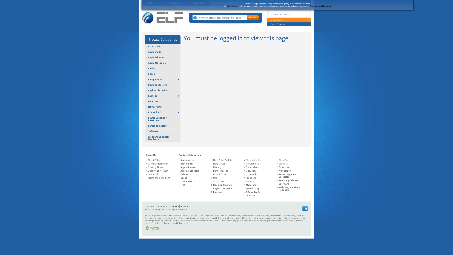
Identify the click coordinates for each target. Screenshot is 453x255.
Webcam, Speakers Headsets (159, 138)
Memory (217, 167)
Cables (152, 68)
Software (153, 131)
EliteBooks (251, 171)
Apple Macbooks (157, 62)
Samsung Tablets (158, 125)
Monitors (153, 101)
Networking (155, 106)
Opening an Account (158, 171)
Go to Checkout (278, 24)
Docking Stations (157, 84)
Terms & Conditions (155, 206)
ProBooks (251, 178)
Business (283, 164)
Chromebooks (253, 160)
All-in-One (284, 160)
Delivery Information (158, 164)
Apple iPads (154, 51)
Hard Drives (219, 164)
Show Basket (277, 20)
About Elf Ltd (154, 160)
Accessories (155, 46)
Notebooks (251, 174)
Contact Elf (153, 174)
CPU (182, 185)
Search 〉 (253, 17)
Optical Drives (220, 174)
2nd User (250, 195)
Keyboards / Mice (157, 90)
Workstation (285, 171)
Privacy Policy (172, 206)
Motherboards (220, 171)
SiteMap (184, 206)
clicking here (233, 6)
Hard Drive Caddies (223, 160)
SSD (215, 178)
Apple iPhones (156, 57)
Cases (151, 73)
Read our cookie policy (320, 6)
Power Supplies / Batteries (157, 119)
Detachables (252, 167)
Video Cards (219, 181)
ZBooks (250, 181)
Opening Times (155, 167)
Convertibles (252, 164)
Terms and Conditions (159, 178)
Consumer (284, 167)
